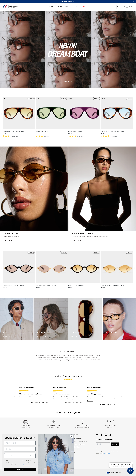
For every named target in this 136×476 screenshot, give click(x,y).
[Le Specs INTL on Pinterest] (110, 435)
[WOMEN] (51, 319)
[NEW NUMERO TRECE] (102, 189)
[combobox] (16, 455)
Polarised (75, 6)
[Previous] (1, 114)
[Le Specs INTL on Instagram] (97, 435)
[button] (124, 7)
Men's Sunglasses (79, 444)
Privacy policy (107, 453)
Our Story (68, 366)
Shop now (68, 81)
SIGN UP (115, 444)
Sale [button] (85, 6)
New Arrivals (78, 450)
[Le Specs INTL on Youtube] (106, 435)
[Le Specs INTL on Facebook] (101, 435)
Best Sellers (77, 447)
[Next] (134, 114)
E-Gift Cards (78, 438)
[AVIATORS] (85, 319)
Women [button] (59, 6)
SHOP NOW (8, 240)
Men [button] (67, 6)
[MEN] (16, 319)
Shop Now (7, 336)
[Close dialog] (71, 436)
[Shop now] (68, 49)
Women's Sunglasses (80, 441)
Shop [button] (51, 6)
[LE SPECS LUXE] (34, 189)
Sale (75, 453)
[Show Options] (31, 455)
